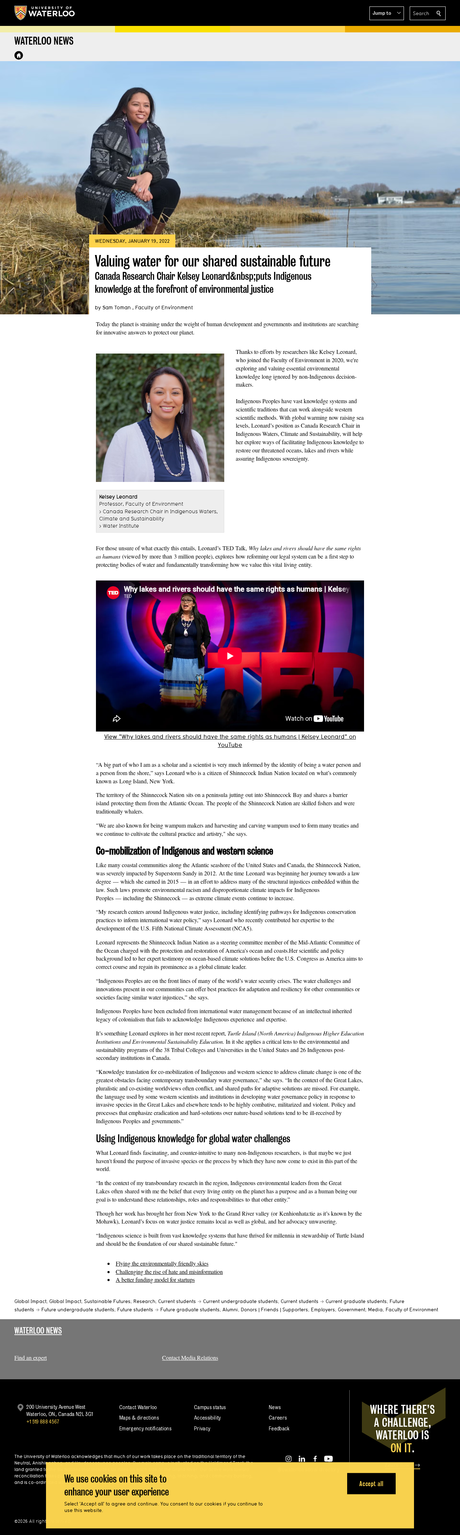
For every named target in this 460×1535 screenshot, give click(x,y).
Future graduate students (190, 1309)
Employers (323, 1309)
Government (351, 1309)
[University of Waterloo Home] (44, 13)
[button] (387, 13)
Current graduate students (356, 1301)
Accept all (371, 1483)
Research (144, 1301)
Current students (177, 1301)
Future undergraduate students (77, 1309)
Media (375, 1309)
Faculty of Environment (412, 1309)
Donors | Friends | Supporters (274, 1309)
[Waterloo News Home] (18, 55)
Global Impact (30, 1301)
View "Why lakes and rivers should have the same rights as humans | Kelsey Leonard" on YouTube (230, 740)
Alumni (230, 1309)
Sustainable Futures (107, 1301)
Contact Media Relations (190, 1357)
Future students (135, 1309)
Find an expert (30, 1357)
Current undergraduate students (240, 1301)
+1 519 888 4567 (42, 1421)
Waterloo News (38, 1330)
